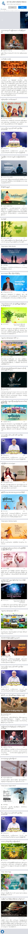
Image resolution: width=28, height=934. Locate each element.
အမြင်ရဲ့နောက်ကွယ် (6, 78)
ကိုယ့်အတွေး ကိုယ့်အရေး (7, 118)
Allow (24, 6)
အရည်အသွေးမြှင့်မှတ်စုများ (7, 206)
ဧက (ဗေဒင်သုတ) (22, 918)
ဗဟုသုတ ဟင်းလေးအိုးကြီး (8, 177)
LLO (24, 118)
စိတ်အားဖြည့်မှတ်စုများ (7, 656)
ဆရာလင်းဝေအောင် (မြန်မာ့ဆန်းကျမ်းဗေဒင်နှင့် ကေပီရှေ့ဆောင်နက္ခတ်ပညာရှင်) (19, 325)
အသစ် (2, 9)
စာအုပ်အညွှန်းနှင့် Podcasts (7, 482)
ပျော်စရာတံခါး (8, 9)
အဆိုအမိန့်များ (5, 265)
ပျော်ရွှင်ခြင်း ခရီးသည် (7, 421)
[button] (2, 20)
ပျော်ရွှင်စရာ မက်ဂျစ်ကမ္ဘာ (7, 51)
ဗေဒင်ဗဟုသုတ (5, 324)
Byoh (24, 148)
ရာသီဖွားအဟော (6, 148)
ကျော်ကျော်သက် (22, 78)
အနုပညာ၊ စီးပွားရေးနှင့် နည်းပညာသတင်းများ (6, 389)
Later (16, 6)
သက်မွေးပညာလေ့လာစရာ (7, 292)
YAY (24, 177)
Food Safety (5, 511)
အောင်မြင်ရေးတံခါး (16, 9)
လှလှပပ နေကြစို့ (6, 568)
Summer (23, 51)
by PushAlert (4, 8)
